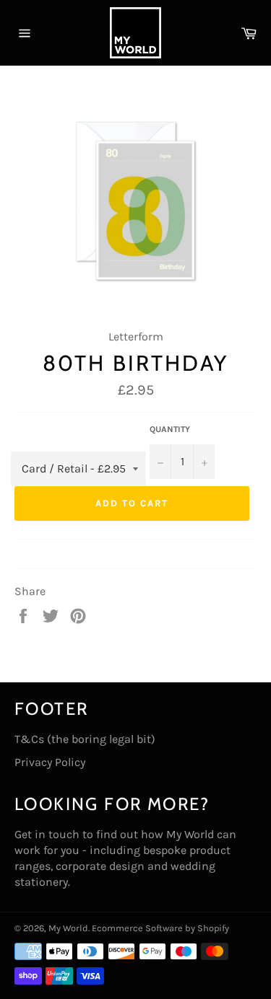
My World (68, 928)
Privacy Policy (49, 762)
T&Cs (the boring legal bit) (84, 739)
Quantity (170, 429)
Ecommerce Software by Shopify (160, 928)
